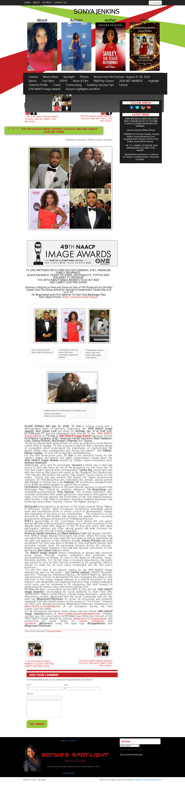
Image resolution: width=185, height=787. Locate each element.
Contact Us (60, 2)
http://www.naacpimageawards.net (79, 613)
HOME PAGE (69, 773)
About (36, 2)
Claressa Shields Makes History (141, 130)
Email (66, 685)
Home (27, 2)
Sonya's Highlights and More (83, 89)
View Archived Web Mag (131, 754)
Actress (47, 2)
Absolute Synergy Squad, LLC (148, 779)
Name (29, 685)
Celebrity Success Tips (100, 85)
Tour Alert (48, 81)
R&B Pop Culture (104, 81)
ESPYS (63, 81)
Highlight (153, 81)
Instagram (98, 621)
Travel (57, 85)
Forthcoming (73, 85)
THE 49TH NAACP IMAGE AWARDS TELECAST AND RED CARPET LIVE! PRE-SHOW (41, 119)
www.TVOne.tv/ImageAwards (42, 606)
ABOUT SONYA (68, 740)
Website (30, 694)
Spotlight (69, 76)
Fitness (123, 85)
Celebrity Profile (38, 85)
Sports (33, 81)
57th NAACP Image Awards (44, 89)
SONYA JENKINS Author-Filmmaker (42, 6)
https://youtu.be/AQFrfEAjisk (80, 297)
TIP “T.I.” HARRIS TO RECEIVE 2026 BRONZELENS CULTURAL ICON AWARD (141, 148)
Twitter (82, 621)
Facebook (30, 623)
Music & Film (80, 81)
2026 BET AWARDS (131, 81)
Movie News (50, 76)
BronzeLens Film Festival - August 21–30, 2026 (122, 76)
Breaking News (54, 631)
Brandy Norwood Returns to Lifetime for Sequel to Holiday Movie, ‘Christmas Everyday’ (141, 157)
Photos (84, 76)
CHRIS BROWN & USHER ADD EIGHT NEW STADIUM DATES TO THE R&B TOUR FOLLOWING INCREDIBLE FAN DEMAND (141, 122)
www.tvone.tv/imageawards (90, 618)
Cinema (33, 76)
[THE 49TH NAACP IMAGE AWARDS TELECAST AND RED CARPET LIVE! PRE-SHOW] (41, 649)
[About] (68, 771)
